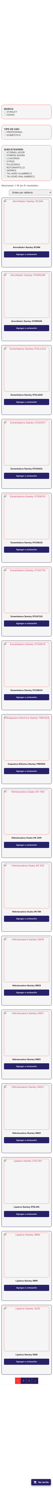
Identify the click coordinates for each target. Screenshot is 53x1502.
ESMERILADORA (15, 155)
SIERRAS (11, 170)
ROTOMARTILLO (15, 167)
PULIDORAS (13, 164)
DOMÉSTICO (13, 135)
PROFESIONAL (14, 132)
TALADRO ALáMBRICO (19, 173)
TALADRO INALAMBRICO (20, 176)
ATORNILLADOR (15, 152)
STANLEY (11, 112)
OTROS (10, 161)
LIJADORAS (13, 158)
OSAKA (10, 115)
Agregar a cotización (26, 254)
